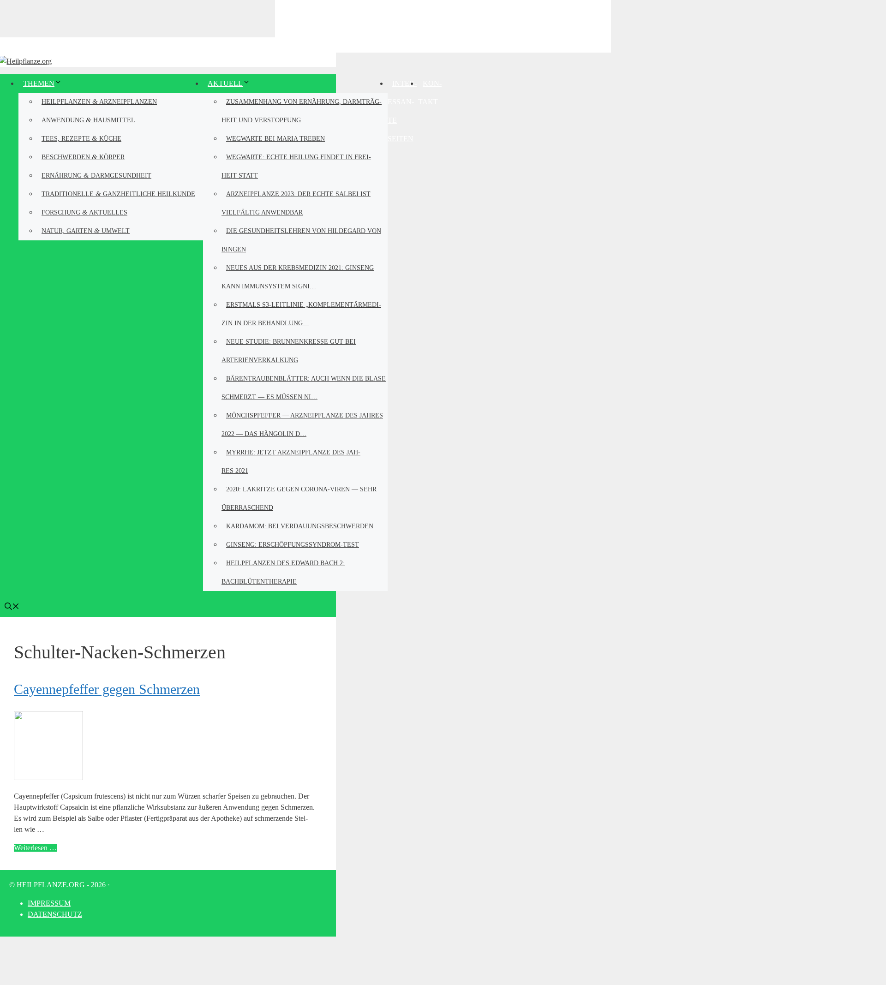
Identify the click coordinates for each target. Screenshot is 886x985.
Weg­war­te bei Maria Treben (275, 138)
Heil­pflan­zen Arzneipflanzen (99, 101)
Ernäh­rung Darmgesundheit (96, 175)
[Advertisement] (443, 25)
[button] (12, 607)
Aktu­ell (225, 83)
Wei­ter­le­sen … (35, 848)
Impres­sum (49, 903)
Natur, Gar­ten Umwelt (86, 230)
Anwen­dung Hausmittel (88, 120)
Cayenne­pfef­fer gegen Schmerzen (107, 689)
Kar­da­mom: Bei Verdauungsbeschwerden (299, 526)
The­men (38, 83)
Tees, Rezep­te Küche (81, 138)
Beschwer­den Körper (83, 157)
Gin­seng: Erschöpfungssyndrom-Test (292, 544)
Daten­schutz (55, 914)
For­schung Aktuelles (84, 212)
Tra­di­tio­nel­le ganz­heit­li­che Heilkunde (118, 193)
